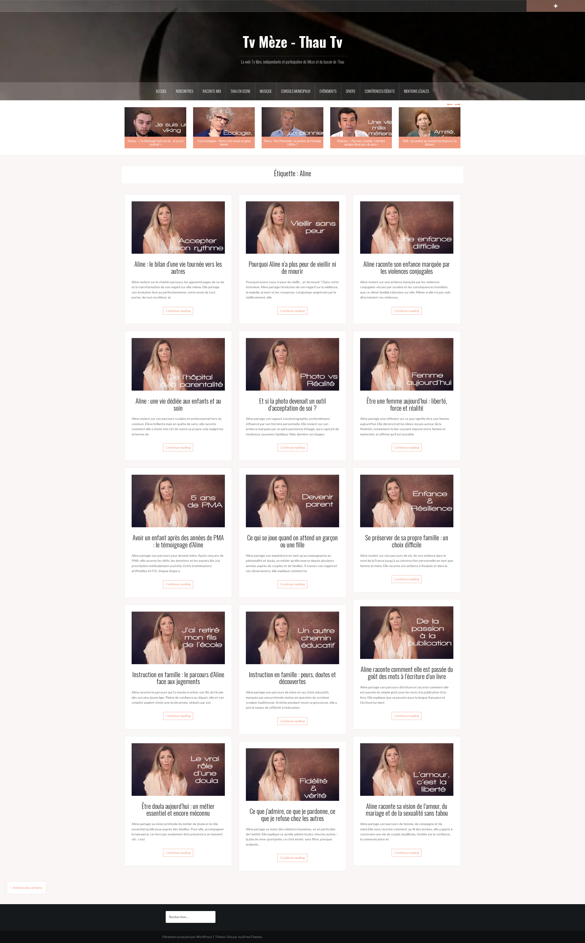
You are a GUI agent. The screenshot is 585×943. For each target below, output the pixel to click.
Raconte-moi (212, 91)
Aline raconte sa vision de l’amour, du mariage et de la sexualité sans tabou (407, 809)
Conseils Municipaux (295, 91)
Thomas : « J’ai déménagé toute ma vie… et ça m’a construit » (155, 142)
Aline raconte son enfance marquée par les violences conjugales (406, 267)
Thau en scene (240, 91)
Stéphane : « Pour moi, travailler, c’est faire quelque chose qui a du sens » (361, 142)
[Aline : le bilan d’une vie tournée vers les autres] (178, 227)
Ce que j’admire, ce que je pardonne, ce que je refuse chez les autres (292, 814)
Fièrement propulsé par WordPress (187, 937)
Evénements (328, 91)
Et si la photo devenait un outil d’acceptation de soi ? (292, 404)
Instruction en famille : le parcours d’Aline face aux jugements (178, 678)
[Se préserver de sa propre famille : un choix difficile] (406, 501)
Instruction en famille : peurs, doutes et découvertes (292, 678)
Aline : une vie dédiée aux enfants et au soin (178, 404)
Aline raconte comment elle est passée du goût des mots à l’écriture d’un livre (407, 672)
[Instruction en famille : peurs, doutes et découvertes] (292, 637)
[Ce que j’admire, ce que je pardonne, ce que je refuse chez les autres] (292, 774)
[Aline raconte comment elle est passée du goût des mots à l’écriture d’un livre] (406, 632)
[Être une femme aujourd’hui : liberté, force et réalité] (406, 364)
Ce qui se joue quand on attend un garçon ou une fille (292, 541)
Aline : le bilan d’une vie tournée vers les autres (178, 267)
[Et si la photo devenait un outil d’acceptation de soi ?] (292, 364)
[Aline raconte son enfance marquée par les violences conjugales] (406, 227)
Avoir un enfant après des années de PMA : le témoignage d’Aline (178, 541)
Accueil (161, 91)
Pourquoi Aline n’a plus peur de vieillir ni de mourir (292, 267)
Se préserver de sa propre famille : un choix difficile (406, 541)
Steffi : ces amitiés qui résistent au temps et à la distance (430, 142)
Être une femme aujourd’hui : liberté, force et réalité (407, 404)
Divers (350, 91)
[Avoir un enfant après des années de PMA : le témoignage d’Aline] (178, 501)
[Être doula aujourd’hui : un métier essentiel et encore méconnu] (178, 769)
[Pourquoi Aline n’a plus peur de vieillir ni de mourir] (292, 227)
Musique (266, 91)
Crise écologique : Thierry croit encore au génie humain (224, 142)
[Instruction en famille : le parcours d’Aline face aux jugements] (178, 637)
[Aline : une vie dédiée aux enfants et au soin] (178, 364)
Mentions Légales (416, 91)
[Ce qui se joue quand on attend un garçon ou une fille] (292, 501)
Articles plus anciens (27, 888)
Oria (229, 937)
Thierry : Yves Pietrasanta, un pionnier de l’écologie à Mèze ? (292, 142)
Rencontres (184, 91)
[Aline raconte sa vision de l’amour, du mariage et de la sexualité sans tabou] (406, 769)
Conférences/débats (380, 91)
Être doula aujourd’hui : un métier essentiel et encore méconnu (178, 809)
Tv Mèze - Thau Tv (292, 41)
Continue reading (178, 311)
